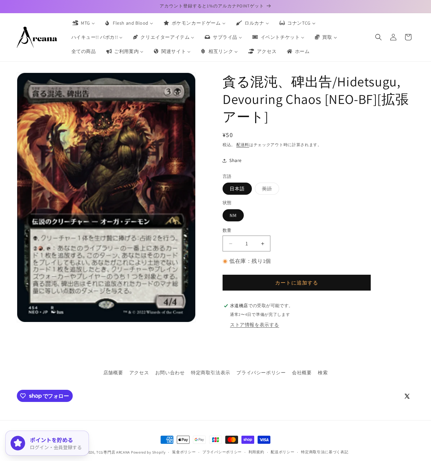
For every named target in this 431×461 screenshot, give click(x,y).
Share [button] (235, 160)
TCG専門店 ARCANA (113, 452)
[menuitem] (83, 23)
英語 (269, 190)
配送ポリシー (282, 452)
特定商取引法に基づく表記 (324, 452)
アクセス (139, 373)
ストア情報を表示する (254, 325)
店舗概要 (113, 373)
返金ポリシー (184, 452)
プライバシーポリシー (261, 373)
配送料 (242, 144)
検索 (323, 373)
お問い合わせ (170, 373)
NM (233, 215)
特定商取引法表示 (210, 373)
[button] (378, 37)
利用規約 (256, 452)
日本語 (237, 189)
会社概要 (301, 373)
